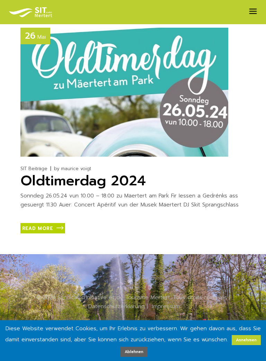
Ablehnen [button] (134, 352)
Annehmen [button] (246, 340)
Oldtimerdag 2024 (83, 180)
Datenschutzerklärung (116, 306)
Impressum (166, 306)
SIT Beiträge (33, 168)
